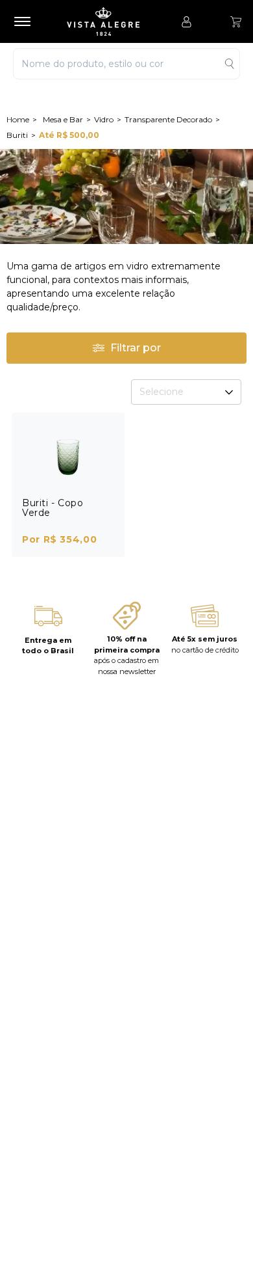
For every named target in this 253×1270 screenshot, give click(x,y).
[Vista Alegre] (109, 21)
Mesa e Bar (63, 119)
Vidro (104, 119)
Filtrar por (135, 348)
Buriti (17, 135)
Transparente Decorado (168, 119)
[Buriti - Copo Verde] (68, 455)
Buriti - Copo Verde (52, 508)
